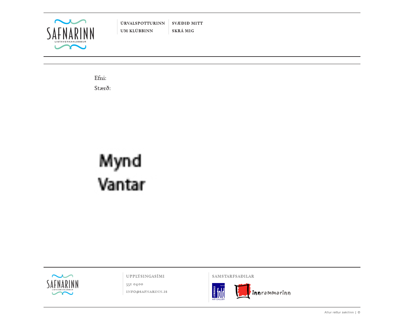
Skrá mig (183, 30)
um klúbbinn (137, 30)
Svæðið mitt (187, 23)
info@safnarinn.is (147, 291)
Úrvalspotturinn (143, 23)
